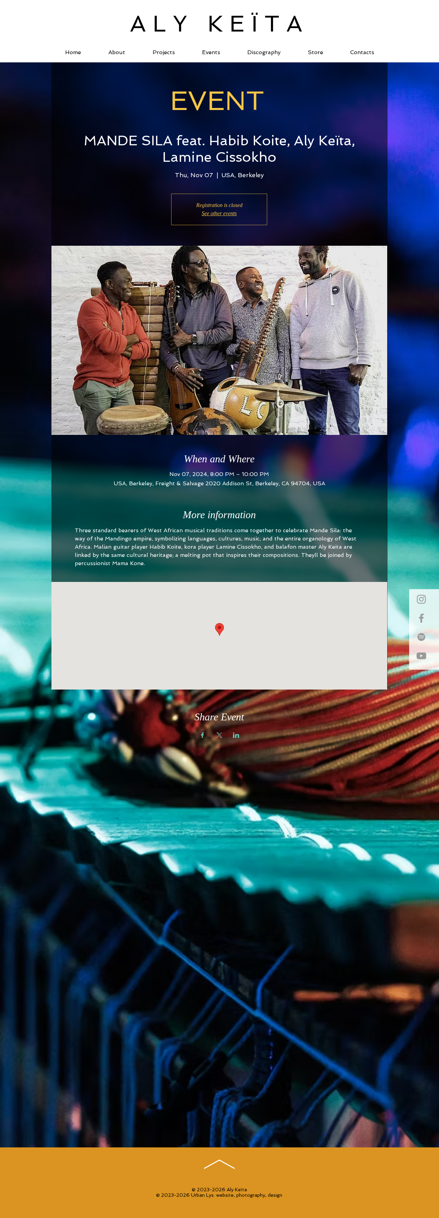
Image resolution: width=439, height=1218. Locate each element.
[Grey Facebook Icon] (421, 618)
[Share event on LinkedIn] (236, 735)
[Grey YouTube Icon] (421, 656)
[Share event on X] (219, 735)
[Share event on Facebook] (202, 735)
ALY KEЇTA (219, 23)
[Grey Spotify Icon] (421, 637)
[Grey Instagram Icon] (421, 599)
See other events (219, 213)
